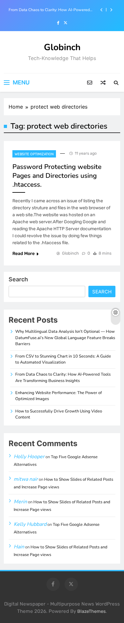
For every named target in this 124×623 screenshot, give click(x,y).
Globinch (62, 47)
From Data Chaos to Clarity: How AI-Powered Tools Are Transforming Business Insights (49, 9)
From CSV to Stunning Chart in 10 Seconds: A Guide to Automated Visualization (63, 359)
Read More (23, 253)
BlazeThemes (91, 611)
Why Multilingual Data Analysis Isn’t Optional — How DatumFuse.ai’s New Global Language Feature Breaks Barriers (65, 338)
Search (18, 279)
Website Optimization (34, 154)
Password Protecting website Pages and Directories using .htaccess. (56, 175)
